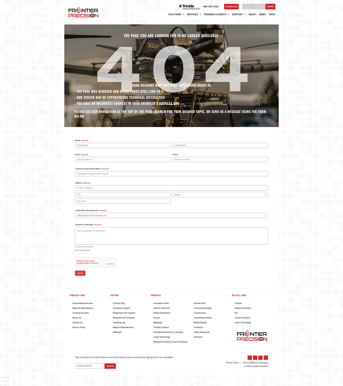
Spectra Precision (242, 308)
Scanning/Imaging (203, 308)
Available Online (161, 303)
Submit (80, 273)
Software (198, 337)
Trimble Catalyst (161, 327)
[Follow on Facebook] (255, 358)
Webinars (117, 332)
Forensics (198, 327)
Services (192, 15)
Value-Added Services (82, 303)
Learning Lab (119, 322)
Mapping (157, 322)
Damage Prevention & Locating (168, 332)
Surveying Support (121, 308)
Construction (200, 313)
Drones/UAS (200, 303)
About (252, 15)
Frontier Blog (119, 303)
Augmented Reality (203, 317)
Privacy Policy (79, 327)
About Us (76, 317)
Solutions (174, 15)
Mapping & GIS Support (124, 313)
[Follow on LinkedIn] (250, 358)
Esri (236, 313)
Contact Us (231, 6)
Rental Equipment (161, 313)
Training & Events (215, 15)
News (262, 15)
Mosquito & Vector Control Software (170, 342)
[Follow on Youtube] (266, 358)
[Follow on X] (260, 358)
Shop (272, 15)
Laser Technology (161, 337)
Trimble (238, 303)
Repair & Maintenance (82, 308)
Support (237, 15)
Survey (156, 317)
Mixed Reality (200, 322)
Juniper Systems (242, 317)
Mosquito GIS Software (124, 317)
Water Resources (202, 332)
